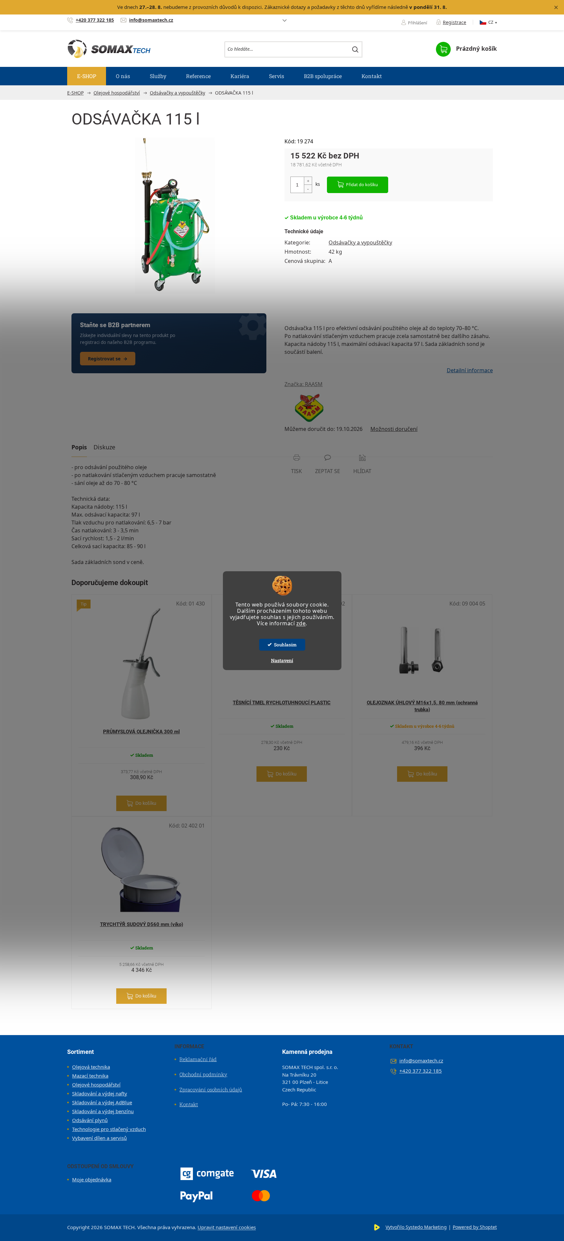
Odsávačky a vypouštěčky (360, 242)
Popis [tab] (79, 447)
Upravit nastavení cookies (227, 1227)
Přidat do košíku (362, 184)
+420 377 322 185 (420, 1070)
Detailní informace (470, 370)
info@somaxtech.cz (421, 1060)
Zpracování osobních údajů (210, 1089)
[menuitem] (86, 76)
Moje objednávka (91, 1179)
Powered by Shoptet (475, 1227)
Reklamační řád (198, 1059)
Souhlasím (285, 645)
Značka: (303, 384)
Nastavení (282, 660)
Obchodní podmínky (203, 1074)
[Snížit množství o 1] (308, 188)
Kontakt (188, 1104)
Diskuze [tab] (104, 447)
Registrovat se (107, 358)
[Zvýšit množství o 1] (308, 181)
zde (301, 623)
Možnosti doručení (393, 429)
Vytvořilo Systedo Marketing (416, 1227)
